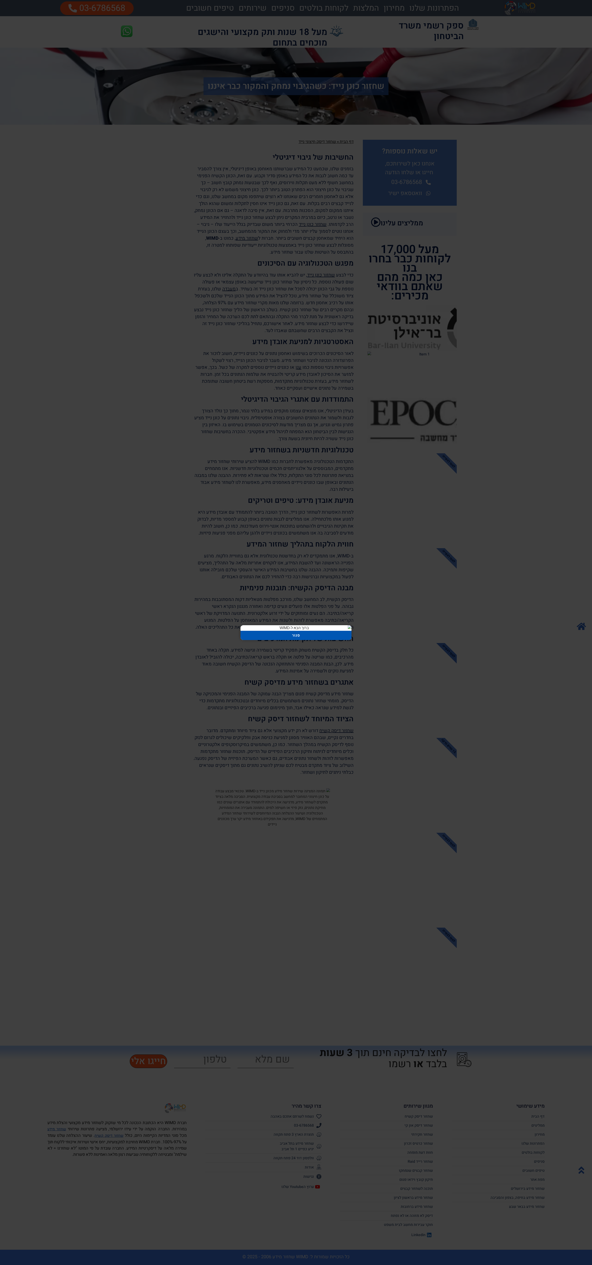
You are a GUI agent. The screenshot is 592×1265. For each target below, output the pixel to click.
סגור (296, 635)
